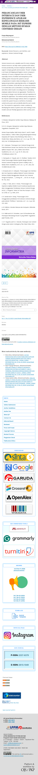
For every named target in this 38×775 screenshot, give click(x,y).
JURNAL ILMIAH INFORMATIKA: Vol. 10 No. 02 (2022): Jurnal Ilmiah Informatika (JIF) (19, 362)
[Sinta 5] (19, 462)
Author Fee (7, 411)
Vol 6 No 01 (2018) (19, 601)
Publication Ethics (9, 441)
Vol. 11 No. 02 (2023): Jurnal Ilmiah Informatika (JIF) (15, 7)
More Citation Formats (9, 310)
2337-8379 (11, 720)
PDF (5, 283)
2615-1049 (11, 722)
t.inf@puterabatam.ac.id (14, 743)
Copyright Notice (9, 431)
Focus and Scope (9, 428)
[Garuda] (19, 483)
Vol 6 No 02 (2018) (19, 599)
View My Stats (15, 703)
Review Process (9, 434)
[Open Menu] (2, 2)
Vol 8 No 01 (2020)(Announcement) (19, 569)
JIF (20, 754)
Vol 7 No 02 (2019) (19, 595)
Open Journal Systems (9, 710)
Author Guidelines (9, 408)
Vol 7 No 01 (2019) (19, 597)
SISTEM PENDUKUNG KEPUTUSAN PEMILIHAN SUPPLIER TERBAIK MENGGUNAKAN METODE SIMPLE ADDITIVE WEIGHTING (19, 357)
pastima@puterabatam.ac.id (12, 745)
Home (3, 6)
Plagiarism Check (9, 437)
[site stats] (6, 703)
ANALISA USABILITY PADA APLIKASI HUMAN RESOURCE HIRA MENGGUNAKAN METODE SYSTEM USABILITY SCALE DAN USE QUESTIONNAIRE (20, 380)
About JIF (7, 414)
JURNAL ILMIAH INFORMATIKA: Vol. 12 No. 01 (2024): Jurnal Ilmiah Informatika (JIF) (20, 385)
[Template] (19, 618)
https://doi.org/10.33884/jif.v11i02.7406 (16, 46)
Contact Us (7, 418)
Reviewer (7, 424)
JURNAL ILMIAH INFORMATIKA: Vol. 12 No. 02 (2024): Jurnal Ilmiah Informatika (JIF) (19, 374)
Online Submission (10, 405)
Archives (9, 6)
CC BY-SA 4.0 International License (13, 756)
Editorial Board (8, 421)
